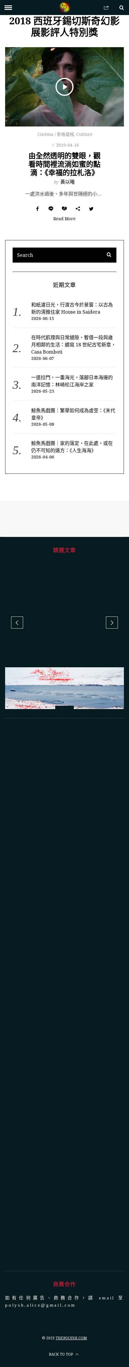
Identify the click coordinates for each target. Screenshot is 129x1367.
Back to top (61, 1354)
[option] (64, 699)
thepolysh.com (71, 1338)
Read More (64, 219)
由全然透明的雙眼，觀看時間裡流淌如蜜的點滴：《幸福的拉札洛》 (64, 164)
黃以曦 (67, 181)
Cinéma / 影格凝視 (56, 134)
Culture (84, 134)
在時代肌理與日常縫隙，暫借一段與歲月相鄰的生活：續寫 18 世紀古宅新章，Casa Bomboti (73, 344)
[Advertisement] (64, 994)
